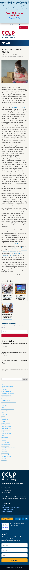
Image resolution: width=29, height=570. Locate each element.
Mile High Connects (6, 433)
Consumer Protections (6, 396)
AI (2, 384)
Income (3, 421)
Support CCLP (7, 519)
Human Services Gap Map (7, 509)
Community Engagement (7, 393)
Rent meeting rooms (23, 24)
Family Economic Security (7, 409)
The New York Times (18, 107)
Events (3, 407)
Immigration (4, 419)
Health (3, 416)
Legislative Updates (6, 426)
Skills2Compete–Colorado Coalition (10, 507)
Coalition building (6, 391)
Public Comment (5, 444)
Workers (3, 458)
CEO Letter (4, 389)
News (5, 43)
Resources (4, 449)
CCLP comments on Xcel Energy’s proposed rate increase (14, 369)
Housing (3, 418)
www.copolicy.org (12, 243)
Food (2, 412)
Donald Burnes (6, 54)
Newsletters (4, 439)
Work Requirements (6, 456)
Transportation (5, 453)
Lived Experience (5, 430)
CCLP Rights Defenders (7, 386)
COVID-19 (3, 398)
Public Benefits (5, 442)
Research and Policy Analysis (15, 56)
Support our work (23, 27)
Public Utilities (5, 446)
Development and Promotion (8, 402)
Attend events (12, 24)
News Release (4, 437)
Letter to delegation (6, 428)
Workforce (4, 460)
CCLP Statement (5, 388)
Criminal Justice (5, 400)
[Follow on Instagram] (19, 519)
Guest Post (4, 414)
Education (4, 403)
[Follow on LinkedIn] (16, 519)
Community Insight (6, 395)
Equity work (4, 56)
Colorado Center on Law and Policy (12, 248)
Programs (3, 440)
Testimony (4, 451)
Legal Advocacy (5, 425)
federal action (4, 411)
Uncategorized (5, 455)
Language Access (5, 423)
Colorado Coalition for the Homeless (14, 251)
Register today (14, 18)
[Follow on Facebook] (23, 519)
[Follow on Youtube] (26, 519)
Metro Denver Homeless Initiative (11, 254)
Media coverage (5, 432)
